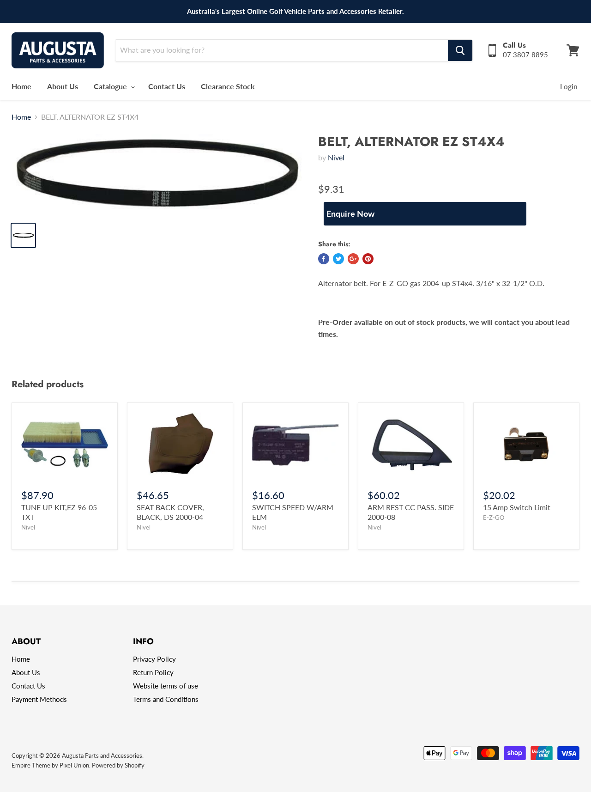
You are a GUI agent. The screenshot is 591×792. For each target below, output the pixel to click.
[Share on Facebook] (323, 258)
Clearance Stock (228, 86)
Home (21, 86)
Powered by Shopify (118, 765)
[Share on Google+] (353, 258)
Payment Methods (39, 699)
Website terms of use (165, 686)
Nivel (336, 157)
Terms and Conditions (166, 699)
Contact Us (166, 86)
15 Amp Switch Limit (516, 507)
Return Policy (153, 672)
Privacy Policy (154, 659)
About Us (62, 86)
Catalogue (111, 86)
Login (568, 86)
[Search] (460, 50)
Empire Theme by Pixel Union (50, 765)
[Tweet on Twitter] (338, 258)
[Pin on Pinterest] (368, 258)
